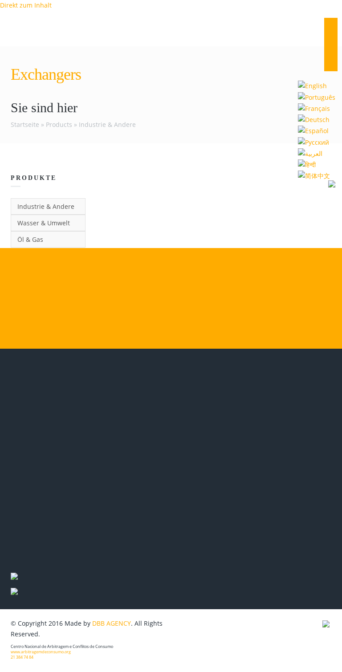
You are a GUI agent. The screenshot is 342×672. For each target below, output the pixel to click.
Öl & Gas (30, 239)
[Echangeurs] (314, 108)
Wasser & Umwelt (43, 223)
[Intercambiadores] (313, 130)
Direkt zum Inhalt (26, 5)
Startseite (25, 124)
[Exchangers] (312, 85)
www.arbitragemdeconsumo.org (41, 652)
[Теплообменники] (313, 141)
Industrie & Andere (107, 124)
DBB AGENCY (111, 623)
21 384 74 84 (22, 657)
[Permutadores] (316, 96)
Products (59, 124)
